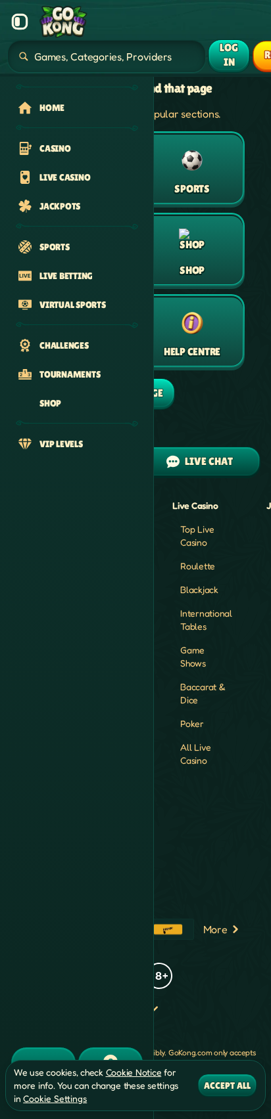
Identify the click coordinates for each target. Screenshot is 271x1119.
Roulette (197, 565)
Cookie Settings (55, 1098)
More (215, 929)
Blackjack (199, 589)
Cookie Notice (134, 1072)
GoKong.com (190, 1052)
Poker (192, 723)
